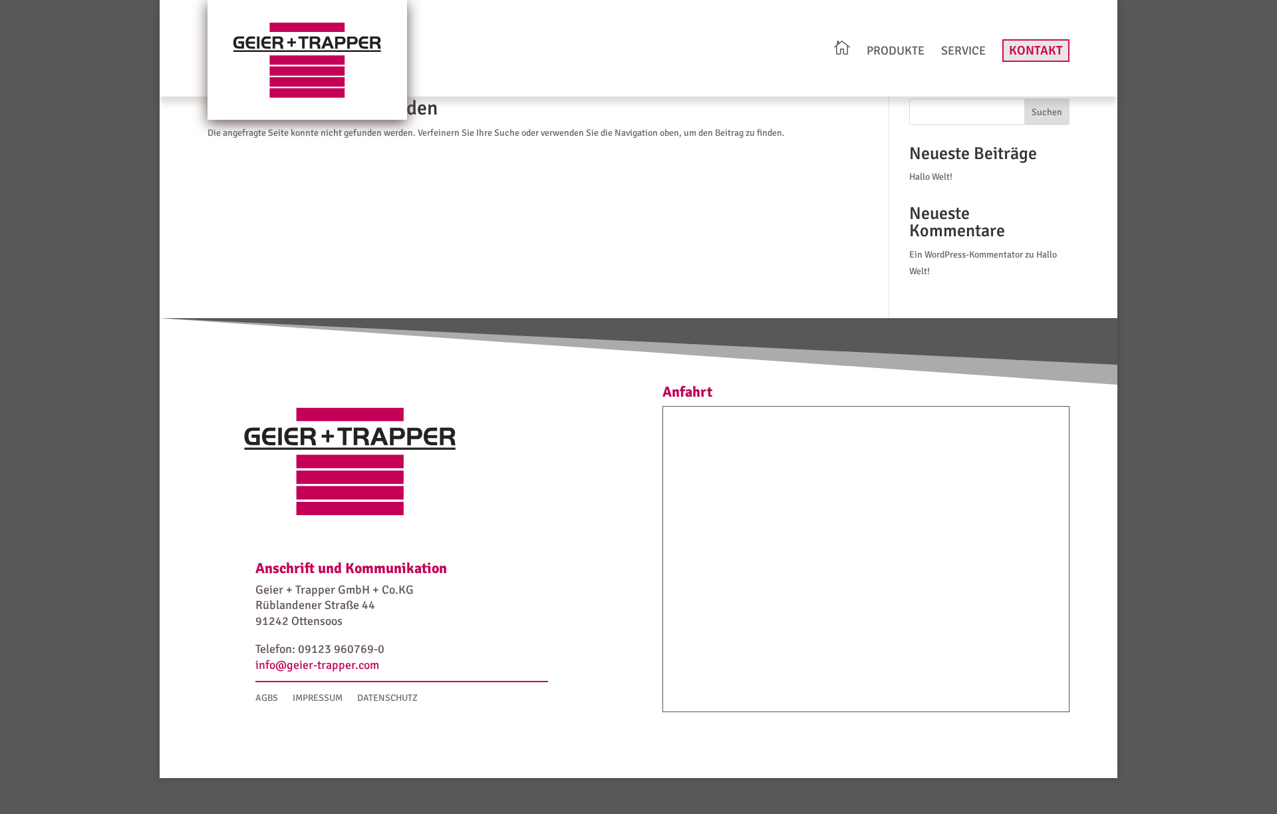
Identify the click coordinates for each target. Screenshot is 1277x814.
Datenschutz (387, 699)
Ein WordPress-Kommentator (966, 254)
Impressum (318, 699)
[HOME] (842, 50)
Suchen (1047, 112)
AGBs (266, 699)
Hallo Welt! (930, 176)
